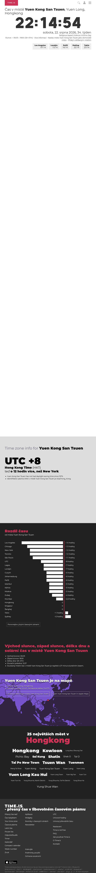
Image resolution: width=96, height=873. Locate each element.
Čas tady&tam (11, 818)
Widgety (28, 818)
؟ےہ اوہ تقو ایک (70, 871)
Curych (8, 573)
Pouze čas (9, 832)
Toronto (8, 554)
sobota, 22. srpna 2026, (67, 32)
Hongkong (9, 603)
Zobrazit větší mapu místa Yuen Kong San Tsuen (28, 694)
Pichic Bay (22, 756)
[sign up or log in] (84, 4)
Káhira (7, 588)
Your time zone (11, 821)
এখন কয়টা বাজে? (68, 869)
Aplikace (28, 814)
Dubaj (7, 595)
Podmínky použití (32, 853)
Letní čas (8, 828)
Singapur (8, 606)
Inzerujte (29, 849)
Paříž (65, 46)
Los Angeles (40, 46)
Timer (7, 839)
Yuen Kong (30, 768)
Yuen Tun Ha (15, 780)
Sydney (8, 617)
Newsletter (29, 825)
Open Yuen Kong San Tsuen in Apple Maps (70, 694)
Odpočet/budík (11, 835)
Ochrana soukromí (33, 856)
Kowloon (52, 750)
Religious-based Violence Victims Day (75, 35)
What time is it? (10, 869)
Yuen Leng (68, 768)
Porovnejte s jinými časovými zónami (23, 624)
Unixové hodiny (59, 818)
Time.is (11, 3)
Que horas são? (10, 871)
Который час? (78, 869)
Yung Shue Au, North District (34, 780)
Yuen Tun (82, 774)
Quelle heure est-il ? (50, 869)
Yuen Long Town (57, 774)
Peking (76, 46)
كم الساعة (60, 869)
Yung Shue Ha (78, 780)
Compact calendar (12, 846)
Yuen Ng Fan (71, 774)
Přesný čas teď (11, 814)
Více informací (40, 38)
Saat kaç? (53, 871)
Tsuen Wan (54, 762)
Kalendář (8, 842)
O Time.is (57, 840)
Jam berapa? (20, 871)
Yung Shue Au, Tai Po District (59, 780)
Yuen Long (81, 768)
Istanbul (8, 584)
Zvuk (7, 852)
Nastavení (57, 827)
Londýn (54, 46)
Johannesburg (11, 576)
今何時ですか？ (43, 871)
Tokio (86, 46)
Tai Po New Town (25, 762)
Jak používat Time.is (61, 837)
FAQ (55, 834)
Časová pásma (11, 825)
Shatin (54, 757)
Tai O (77, 756)
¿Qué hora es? (37, 869)
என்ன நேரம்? (60, 871)
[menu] (90, 3)
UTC (6, 561)
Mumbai (8, 599)
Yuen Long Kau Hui (28, 774)
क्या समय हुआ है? (27, 869)
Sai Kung (38, 756)
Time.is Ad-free (59, 830)
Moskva (8, 591)
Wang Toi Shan (16, 768)
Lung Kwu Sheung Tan (74, 750)
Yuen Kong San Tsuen (49, 768)
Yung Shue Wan (47, 786)
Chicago (8, 546)
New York (9, 550)
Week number (11, 849)
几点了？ (19, 869)
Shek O (67, 756)
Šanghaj (8, 609)
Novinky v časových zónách (36, 821)
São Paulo (9, 558)
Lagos (7, 565)
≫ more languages (82, 871)
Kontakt (56, 844)
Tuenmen (76, 762)
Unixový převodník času (63, 821)
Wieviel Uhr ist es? (32, 871)
